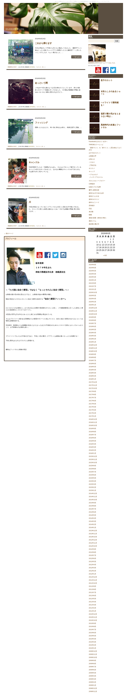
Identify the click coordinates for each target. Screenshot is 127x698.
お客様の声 (92, 156)
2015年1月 (92, 490)
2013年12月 (93, 530)
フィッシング (41, 122)
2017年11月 (93, 385)
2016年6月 (92, 438)
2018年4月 (92, 370)
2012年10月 (93, 546)
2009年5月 (92, 673)
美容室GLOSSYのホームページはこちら (101, 63)
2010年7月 (92, 629)
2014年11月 (93, 496)
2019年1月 (92, 342)
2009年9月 (92, 660)
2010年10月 (93, 620)
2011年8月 (92, 589)
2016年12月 (93, 419)
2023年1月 (92, 280)
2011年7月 (92, 592)
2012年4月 (92, 565)
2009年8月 (92, 663)
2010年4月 (92, 639)
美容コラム (92, 221)
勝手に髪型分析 (94, 190)
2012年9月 (92, 549)
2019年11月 (93, 311)
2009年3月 (92, 679)
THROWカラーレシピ (96, 144)
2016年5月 (92, 441)
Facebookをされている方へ (98, 141)
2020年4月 (92, 299)
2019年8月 (92, 320)
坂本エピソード (94, 202)
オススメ (92, 168)
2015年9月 (92, 466)
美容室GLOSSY (12, 67)
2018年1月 (92, 379)
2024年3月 (92, 277)
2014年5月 (92, 515)
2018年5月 (92, 367)
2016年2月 (92, 450)
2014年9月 (92, 503)
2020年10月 (93, 292)
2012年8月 (92, 552)
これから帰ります (43, 43)
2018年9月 (92, 354)
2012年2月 (92, 571)
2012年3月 (92, 568)
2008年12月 (93, 688)
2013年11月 (93, 534)
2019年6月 (92, 326)
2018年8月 (92, 357)
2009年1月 (92, 685)
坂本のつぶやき (94, 196)
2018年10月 (93, 351)
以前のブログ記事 (95, 187)
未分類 (91, 212)
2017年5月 (92, 404)
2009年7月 (92, 667)
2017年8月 (92, 394)
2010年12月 (93, 614)
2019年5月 (92, 329)
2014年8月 (92, 506)
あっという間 (41, 83)
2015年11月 (93, 459)
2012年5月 (92, 561)
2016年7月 (92, 435)
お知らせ (92, 159)
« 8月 (105, 255)
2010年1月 (92, 648)
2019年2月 (92, 339)
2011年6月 (92, 595)
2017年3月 (92, 410)
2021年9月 (92, 283)
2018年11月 (93, 348)
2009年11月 (93, 654)
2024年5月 (92, 271)
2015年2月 (92, 487)
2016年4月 (92, 444)
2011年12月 (93, 577)
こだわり (92, 162)
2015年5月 (92, 478)
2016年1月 (92, 453)
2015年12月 (93, 456)
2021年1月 (92, 289)
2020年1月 (92, 305)
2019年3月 (92, 336)
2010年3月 (92, 642)
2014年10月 (93, 500)
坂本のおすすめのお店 (96, 193)
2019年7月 (92, 323)
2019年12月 (93, 308)
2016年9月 (92, 428)
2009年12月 (93, 651)
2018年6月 (92, 363)
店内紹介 (92, 205)
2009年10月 (93, 657)
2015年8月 (92, 469)
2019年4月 (92, 333)
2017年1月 (92, 416)
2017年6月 (92, 401)
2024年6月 (92, 268)
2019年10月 (93, 314)
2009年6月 (92, 670)
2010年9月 (92, 623)
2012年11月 (93, 543)
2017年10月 (93, 388)
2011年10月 (93, 583)
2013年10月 (93, 537)
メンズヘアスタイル (96, 177)
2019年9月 (92, 317)
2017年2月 (92, 413)
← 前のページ (8, 233)
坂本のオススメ (94, 199)
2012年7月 (92, 555)
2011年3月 (92, 605)
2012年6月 (92, 558)
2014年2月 (92, 524)
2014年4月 (92, 518)
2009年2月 (92, 682)
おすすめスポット (95, 153)
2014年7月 (92, 509)
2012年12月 (93, 540)
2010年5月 (92, 636)
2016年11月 (93, 422)
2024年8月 (92, 264)
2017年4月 (92, 407)
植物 (90, 215)
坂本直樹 (31, 67)
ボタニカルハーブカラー (97, 181)
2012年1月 (92, 574)
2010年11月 (93, 617)
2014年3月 (92, 521)
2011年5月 (92, 599)
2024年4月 (92, 274)
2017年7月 (92, 397)
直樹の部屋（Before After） (98, 218)
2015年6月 (92, 475)
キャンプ (92, 171)
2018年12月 (93, 345)
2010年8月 (92, 626)
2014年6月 (92, 512)
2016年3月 (92, 447)
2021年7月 (92, 286)
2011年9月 (92, 586)
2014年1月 (92, 527)
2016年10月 (93, 425)
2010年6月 (92, 633)
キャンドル (34, 162)
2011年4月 (92, 602)
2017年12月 (93, 382)
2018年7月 (92, 360)
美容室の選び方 (94, 224)
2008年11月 (93, 691)
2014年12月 (93, 493)
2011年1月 (92, 611)
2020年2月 (92, 302)
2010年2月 (92, 645)
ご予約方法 (92, 165)
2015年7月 (92, 472)
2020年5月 (92, 295)
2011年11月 (93, 580)
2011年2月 (92, 608)
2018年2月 (92, 376)
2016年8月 (92, 432)
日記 (90, 208)
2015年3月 (92, 484)
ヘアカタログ (93, 174)
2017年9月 (92, 391)
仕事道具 (92, 184)
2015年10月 (93, 462)
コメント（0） (40, 67)
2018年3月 (92, 373)
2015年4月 (92, 481)
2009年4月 (92, 676)
